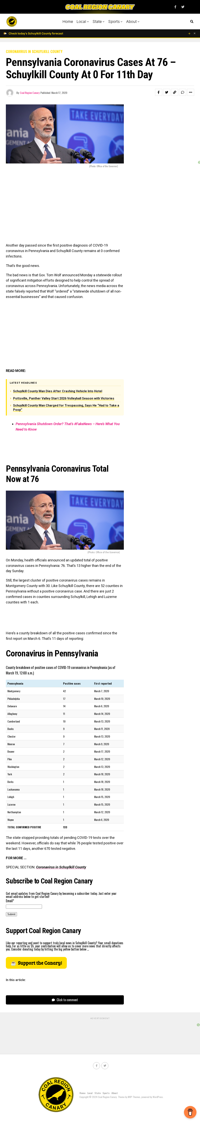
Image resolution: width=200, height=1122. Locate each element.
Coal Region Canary (29, 93)
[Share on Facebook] (158, 92)
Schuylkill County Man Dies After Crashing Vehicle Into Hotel (57, 391)
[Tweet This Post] (166, 92)
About (131, 21)
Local (81, 21)
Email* (10, 900)
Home (67, 21)
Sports (114, 21)
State (97, 21)
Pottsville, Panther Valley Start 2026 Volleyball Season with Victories (63, 398)
